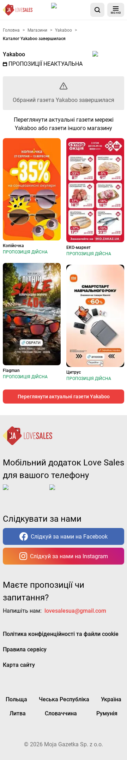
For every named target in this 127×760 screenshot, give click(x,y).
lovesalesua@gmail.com (75, 610)
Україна (111, 699)
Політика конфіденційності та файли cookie (61, 634)
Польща (16, 699)
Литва (18, 713)
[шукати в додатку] (97, 10)
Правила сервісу (25, 649)
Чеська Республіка (64, 699)
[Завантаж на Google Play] (71, 492)
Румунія (106, 713)
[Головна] (17, 9)
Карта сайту (19, 665)
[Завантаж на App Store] (69, 10)
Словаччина (61, 713)
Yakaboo (14, 54)
